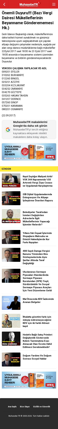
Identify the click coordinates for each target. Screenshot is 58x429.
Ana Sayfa (12, 407)
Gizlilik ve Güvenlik (41, 407)
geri (4, 4)
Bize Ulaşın (25, 407)
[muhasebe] (29, 7)
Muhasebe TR (14, 416)
